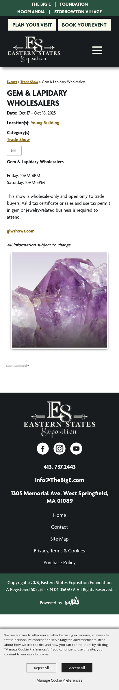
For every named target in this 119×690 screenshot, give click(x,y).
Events (12, 82)
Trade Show (29, 82)
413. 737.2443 (60, 466)
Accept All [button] (77, 667)
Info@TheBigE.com (59, 479)
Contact (59, 527)
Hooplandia (31, 11)
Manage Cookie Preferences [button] (59, 680)
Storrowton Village (78, 11)
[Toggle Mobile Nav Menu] (97, 50)
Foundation (74, 4)
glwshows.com (21, 231)
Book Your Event (84, 25)
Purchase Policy (60, 562)
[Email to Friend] (13, 150)
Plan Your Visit (32, 25)
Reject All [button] (41, 667)
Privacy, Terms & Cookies (59, 551)
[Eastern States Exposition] (34, 50)
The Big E (41, 4)
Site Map (59, 539)
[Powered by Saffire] (72, 602)
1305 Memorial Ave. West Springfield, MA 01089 (59, 496)
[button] (59, 300)
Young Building (45, 122)
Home (59, 515)
